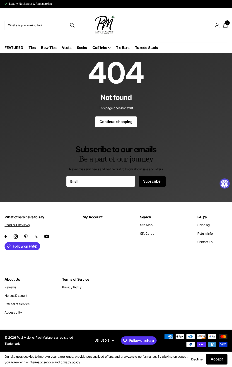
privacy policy (70, 362)
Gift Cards (147, 233)
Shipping (203, 225)
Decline (197, 359)
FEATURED (14, 47)
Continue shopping (115, 121)
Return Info (205, 233)
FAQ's (202, 217)
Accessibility (13, 312)
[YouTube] (46, 236)
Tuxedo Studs (146, 47)
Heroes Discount (16, 295)
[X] (36, 236)
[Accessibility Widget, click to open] (225, 184)
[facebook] (6, 236)
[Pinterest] (26, 236)
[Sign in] (217, 25)
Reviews (10, 287)
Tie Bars (122, 47)
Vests (66, 47)
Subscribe (152, 181)
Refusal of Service (17, 304)
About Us (12, 279)
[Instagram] (16, 236)
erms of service (43, 362)
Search (145, 217)
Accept (217, 359)
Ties (32, 47)
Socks (82, 47)
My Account (92, 217)
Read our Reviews (17, 225)
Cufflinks (99, 47)
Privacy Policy (72, 287)
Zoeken (72, 25)
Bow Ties (48, 47)
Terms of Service (75, 279)
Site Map (146, 225)
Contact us (205, 242)
